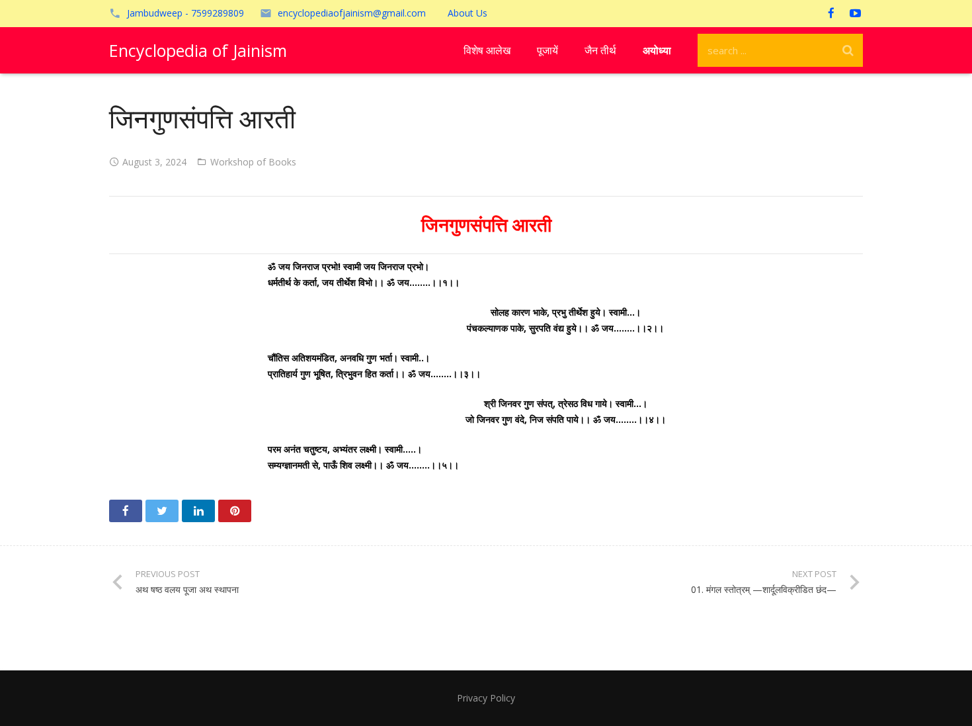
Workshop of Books (253, 162)
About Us (467, 13)
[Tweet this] (162, 511)
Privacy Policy (486, 698)
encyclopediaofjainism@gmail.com (352, 13)
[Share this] (125, 511)
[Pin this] (234, 511)
